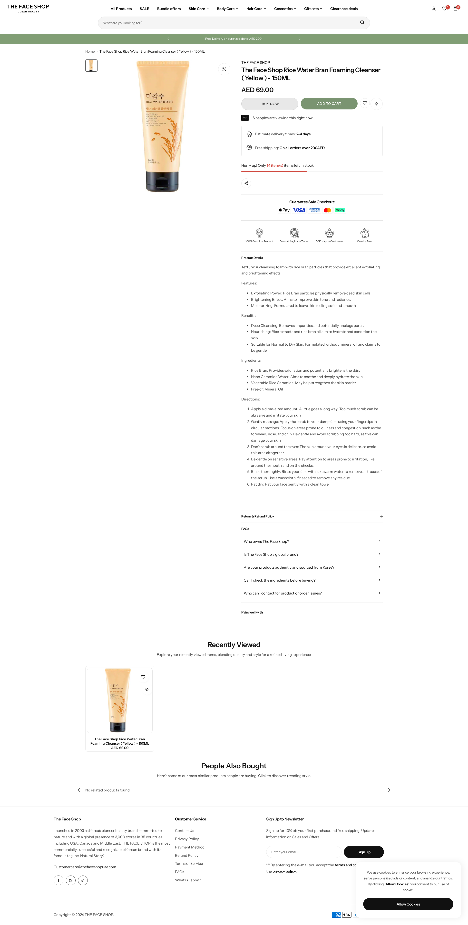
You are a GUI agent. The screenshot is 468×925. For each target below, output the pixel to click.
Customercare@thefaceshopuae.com (85, 867)
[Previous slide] (79, 790)
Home (90, 51)
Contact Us (184, 830)
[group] (167, 126)
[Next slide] (388, 790)
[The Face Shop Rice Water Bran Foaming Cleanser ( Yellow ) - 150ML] (119, 700)
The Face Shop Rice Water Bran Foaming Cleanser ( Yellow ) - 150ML (119, 741)
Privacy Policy (187, 839)
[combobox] (234, 23)
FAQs (179, 871)
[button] (168, 38)
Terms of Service (189, 863)
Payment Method (190, 847)
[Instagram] (71, 880)
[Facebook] (58, 880)
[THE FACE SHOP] (28, 9)
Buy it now (269, 104)
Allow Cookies (408, 904)
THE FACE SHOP (255, 62)
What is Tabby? (188, 880)
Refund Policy (186, 855)
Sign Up (364, 852)
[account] (434, 8)
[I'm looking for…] (362, 23)
